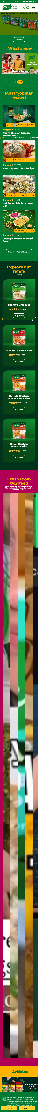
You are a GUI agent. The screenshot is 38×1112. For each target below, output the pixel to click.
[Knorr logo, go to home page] (7, 7)
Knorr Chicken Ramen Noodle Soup (16, 134)
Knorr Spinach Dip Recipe (18, 168)
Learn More (19, 40)
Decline (9, 1108)
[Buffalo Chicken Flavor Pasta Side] (19, 382)
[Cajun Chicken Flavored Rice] (19, 430)
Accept (26, 1108)
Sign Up (5, 1)
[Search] (28, 7)
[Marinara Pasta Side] (19, 336)
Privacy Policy (12, 1106)
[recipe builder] (23, 7)
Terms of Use (28, 1104)
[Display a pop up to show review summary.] (28, 309)
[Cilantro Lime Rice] (19, 291)
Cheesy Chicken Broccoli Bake (18, 240)
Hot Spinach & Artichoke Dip (18, 204)
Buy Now (19, 316)
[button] (19, 275)
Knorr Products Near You (26, 1)
